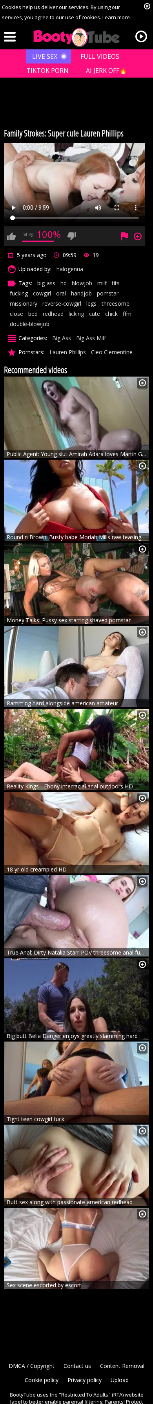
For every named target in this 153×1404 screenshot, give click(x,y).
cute (94, 313)
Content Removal (122, 1366)
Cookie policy (41, 1380)
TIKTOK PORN (47, 70)
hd (63, 283)
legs (91, 303)
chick (111, 313)
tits (116, 283)
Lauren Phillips (67, 352)
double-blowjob (29, 324)
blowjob (82, 283)
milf (102, 283)
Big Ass (61, 338)
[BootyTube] (76, 37)
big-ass (46, 283)
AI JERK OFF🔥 (106, 70)
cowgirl (42, 293)
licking (76, 313)
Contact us (77, 1366)
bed (33, 313)
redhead (53, 313)
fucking (19, 293)
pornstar (107, 293)
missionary (23, 303)
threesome (115, 303)
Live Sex (44, 56)
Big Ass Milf (91, 338)
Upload (120, 1380)
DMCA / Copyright (32, 1366)
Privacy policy (84, 1380)
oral (61, 293)
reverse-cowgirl (61, 303)
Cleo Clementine (112, 352)
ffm (127, 313)
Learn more (116, 17)
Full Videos (99, 56)
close (16, 313)
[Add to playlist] (142, 383)
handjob (81, 293)
